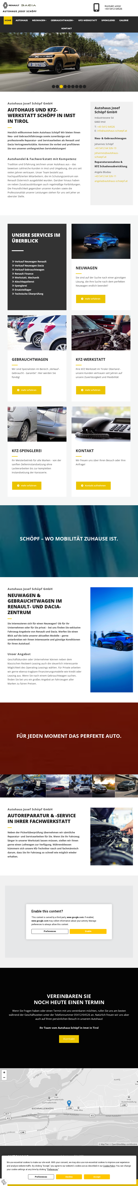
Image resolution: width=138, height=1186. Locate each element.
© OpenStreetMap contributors (123, 1144)
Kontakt (66, 28)
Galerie (123, 20)
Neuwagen (38, 20)
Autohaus (22, 20)
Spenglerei (108, 20)
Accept (96, 1177)
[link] (40, 20)
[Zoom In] (4, 1072)
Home (8, 20)
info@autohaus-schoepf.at (112, 130)
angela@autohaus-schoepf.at (111, 181)
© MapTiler (104, 1144)
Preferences (41, 1177)
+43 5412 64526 (113, 8)
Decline (69, 1177)
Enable (88, 931)
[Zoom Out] (4, 1077)
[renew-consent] (4, 1182)
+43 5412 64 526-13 (105, 148)
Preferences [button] (52, 1169)
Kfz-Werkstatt (87, 20)
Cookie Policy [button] (109, 1166)
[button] (91, 298)
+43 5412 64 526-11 (105, 176)
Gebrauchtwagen (62, 20)
